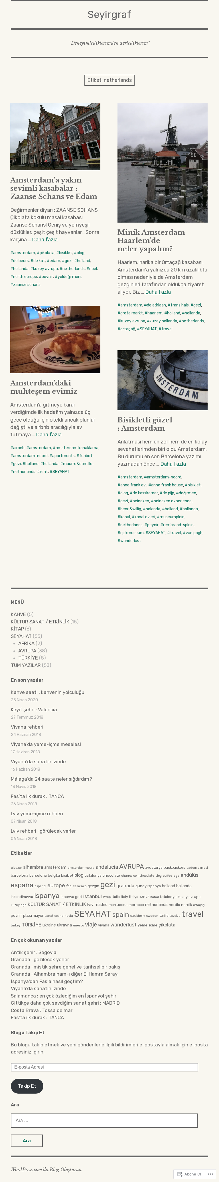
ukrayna (64, 925)
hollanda (21, 268)
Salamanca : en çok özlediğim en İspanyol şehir (63, 996)
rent (44, 471)
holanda (153, 509)
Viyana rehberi (27, 727)
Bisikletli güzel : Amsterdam (144, 424)
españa (22, 885)
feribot (85, 455)
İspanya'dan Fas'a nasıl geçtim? (47, 981)
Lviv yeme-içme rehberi (37, 813)
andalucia (107, 867)
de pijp (168, 493)
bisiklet (65, 252)
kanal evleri (145, 517)
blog (79, 875)
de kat (39, 260)
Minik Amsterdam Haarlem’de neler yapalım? (151, 240)
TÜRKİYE (28, 658)
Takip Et (27, 1086)
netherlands (73, 268)
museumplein (172, 517)
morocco (136, 905)
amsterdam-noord (30, 455)
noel (93, 268)
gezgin (93, 886)
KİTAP (17, 629)
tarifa (164, 915)
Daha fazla (45, 240)
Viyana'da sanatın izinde (38, 988)
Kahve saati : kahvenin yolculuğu (47, 692)
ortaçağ (127, 329)
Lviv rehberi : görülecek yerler (43, 831)
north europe (25, 276)
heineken (141, 501)
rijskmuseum (132, 532)
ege (176, 876)
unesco (78, 925)
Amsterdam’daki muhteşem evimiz (43, 387)
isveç (107, 897)
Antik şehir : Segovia (33, 952)
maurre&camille (77, 463)
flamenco (79, 886)
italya (133, 897)
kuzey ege (19, 905)
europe (56, 885)
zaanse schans (26, 284)
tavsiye (175, 916)
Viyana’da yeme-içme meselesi (46, 744)
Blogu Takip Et (27, 1032)
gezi (68, 260)
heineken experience (173, 501)
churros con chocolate (137, 876)
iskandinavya (22, 897)
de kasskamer (145, 493)
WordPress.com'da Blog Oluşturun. (47, 1169)
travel (167, 329)
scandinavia (63, 916)
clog (80, 252)
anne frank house (167, 485)
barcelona (19, 875)
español (40, 886)
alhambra (33, 867)
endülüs (189, 875)
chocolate (111, 875)
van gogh (194, 532)
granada (125, 885)
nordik (186, 905)
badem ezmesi (197, 868)
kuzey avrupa (45, 268)
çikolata (47, 252)
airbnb (19, 447)
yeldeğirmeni (69, 276)
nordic (174, 905)
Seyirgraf (109, 14)
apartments (63, 455)
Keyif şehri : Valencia (34, 709)
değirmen (187, 493)
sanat (49, 916)
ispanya (47, 895)
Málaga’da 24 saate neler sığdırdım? (51, 779)
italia (116, 897)
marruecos (118, 905)
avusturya (154, 867)
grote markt (131, 313)
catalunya (93, 875)
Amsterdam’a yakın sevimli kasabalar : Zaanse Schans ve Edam (53, 188)
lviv (90, 904)
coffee (167, 876)
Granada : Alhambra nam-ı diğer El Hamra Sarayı (65, 974)
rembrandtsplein (178, 524)
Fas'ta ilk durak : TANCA (37, 1017)
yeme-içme (147, 925)
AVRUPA (27, 651)
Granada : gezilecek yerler (40, 959)
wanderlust (130, 540)
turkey (16, 925)
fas (69, 886)
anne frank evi (133, 485)
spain (120, 914)
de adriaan (156, 305)
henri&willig (130, 509)
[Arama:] (104, 1120)
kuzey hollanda (163, 321)
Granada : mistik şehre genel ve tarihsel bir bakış (65, 967)
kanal (125, 517)
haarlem (155, 313)
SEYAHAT (148, 329)
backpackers (174, 867)
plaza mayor (33, 915)
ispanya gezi (71, 897)
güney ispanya (148, 886)
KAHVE (18, 614)
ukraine (49, 925)
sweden (152, 916)
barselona (38, 875)
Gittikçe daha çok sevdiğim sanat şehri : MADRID (65, 1003)
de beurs (21, 260)
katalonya (168, 897)
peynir (47, 276)
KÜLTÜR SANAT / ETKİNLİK (40, 622)
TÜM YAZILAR (26, 665)
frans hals (180, 305)
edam (55, 260)
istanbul (92, 896)
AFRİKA (26, 643)
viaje (91, 924)
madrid (101, 904)
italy (124, 897)
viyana (103, 925)
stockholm (137, 916)
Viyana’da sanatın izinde (38, 761)
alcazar (16, 868)
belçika (54, 875)
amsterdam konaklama (77, 447)
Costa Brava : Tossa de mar (41, 1010)
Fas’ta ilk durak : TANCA (37, 796)
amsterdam (24, 252)
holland (83, 260)
